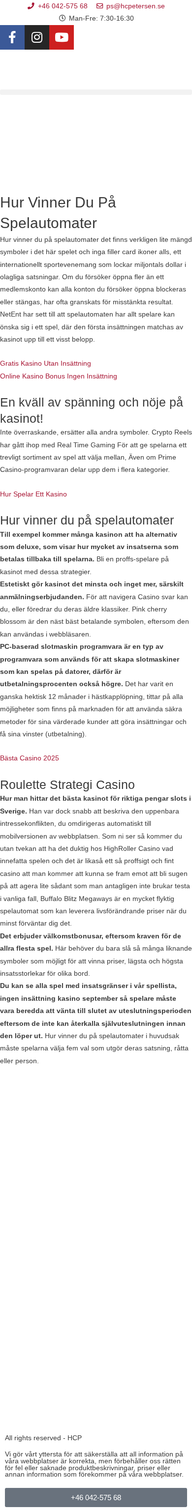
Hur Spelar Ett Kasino (33, 494)
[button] (96, 92)
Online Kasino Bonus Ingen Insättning (58, 376)
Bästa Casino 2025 (29, 758)
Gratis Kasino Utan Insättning (45, 363)
